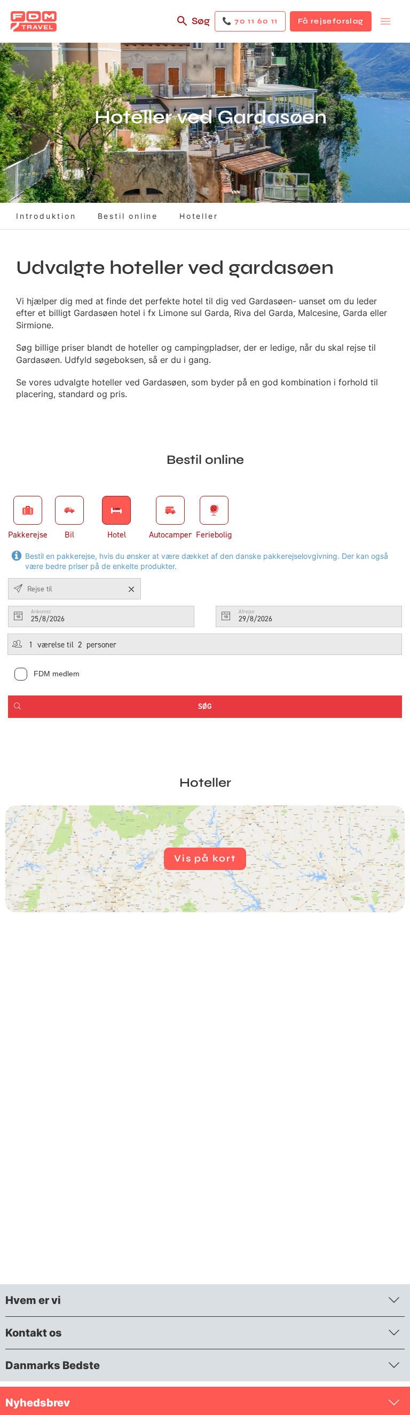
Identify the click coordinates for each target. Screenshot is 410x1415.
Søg (201, 21)
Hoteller (198, 215)
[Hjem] (34, 21)
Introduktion (46, 215)
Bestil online (128, 215)
